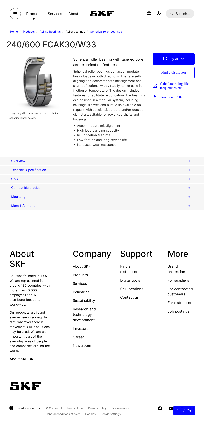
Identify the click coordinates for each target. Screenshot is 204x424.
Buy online (176, 59)
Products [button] (33, 14)
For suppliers (178, 280)
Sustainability (84, 300)
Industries (81, 292)
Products (29, 31)
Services (80, 283)
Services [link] (55, 14)
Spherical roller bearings (106, 31)
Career (78, 337)
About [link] (73, 14)
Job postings (178, 311)
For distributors (180, 303)
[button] (149, 13)
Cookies (90, 414)
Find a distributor (173, 72)
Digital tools (130, 280)
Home (14, 31)
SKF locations (131, 289)
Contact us (129, 297)
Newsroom (82, 346)
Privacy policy (97, 408)
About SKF (82, 266)
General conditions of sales (63, 414)
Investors (80, 328)
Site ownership (120, 408)
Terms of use (75, 408)
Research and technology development (84, 314)
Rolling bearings (50, 31)
